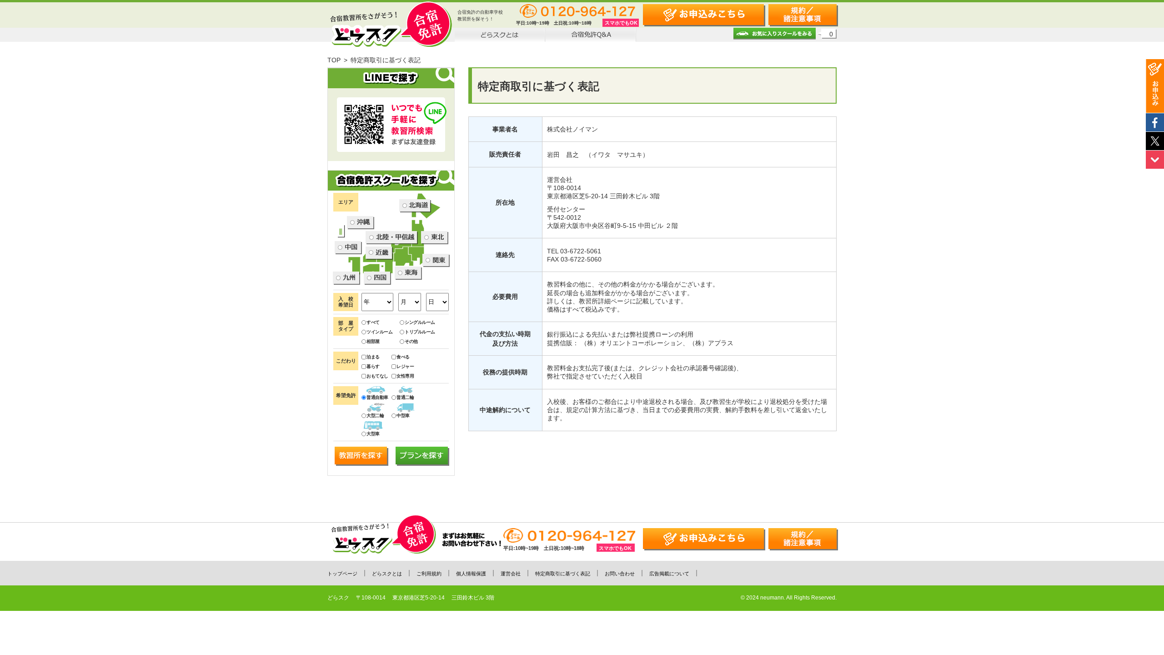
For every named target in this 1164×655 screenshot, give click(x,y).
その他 (411, 341)
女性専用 (405, 375)
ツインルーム (379, 331)
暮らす (373, 366)
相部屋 (373, 341)
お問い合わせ (620, 573)
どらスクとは (387, 573)
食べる (403, 356)
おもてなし (377, 375)
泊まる (373, 356)
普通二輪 (405, 397)
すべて (373, 322)
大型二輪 (375, 415)
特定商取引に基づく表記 (562, 573)
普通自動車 (377, 397)
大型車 (373, 433)
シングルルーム (420, 322)
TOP (334, 60)
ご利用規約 (429, 573)
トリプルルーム (420, 331)
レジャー (405, 366)
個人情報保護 (471, 573)
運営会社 (511, 573)
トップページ (342, 573)
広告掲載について (669, 573)
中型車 (403, 415)
